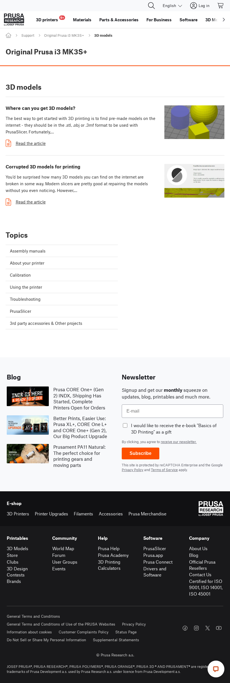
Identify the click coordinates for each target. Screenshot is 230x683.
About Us (198, 548)
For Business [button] (159, 19)
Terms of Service (164, 469)
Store (12, 555)
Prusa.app (153, 555)
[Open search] (151, 5)
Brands (14, 581)
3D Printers (18, 513)
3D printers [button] (50, 19)
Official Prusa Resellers (202, 565)
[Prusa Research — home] (14, 19)
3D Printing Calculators (109, 565)
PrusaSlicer (154, 548)
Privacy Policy (132, 469)
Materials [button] (82, 19)
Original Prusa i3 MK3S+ (64, 35)
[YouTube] (218, 628)
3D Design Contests (17, 572)
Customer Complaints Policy (84, 631)
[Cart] (220, 5)
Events (59, 568)
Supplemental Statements (116, 639)
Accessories (111, 513)
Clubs (13, 561)
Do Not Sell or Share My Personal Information (46, 639)
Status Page (126, 631)
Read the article (31, 143)
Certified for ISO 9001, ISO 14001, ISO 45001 (205, 587)
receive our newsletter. (179, 441)
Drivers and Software (154, 572)
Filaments (83, 513)
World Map (63, 548)
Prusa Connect (158, 561)
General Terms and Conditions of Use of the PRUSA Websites (61, 624)
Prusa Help (108, 548)
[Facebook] (185, 628)
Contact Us (200, 574)
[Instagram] (196, 628)
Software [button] (188, 19)
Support (27, 35)
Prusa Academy (113, 555)
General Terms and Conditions (33, 616)
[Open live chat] (216, 669)
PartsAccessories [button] (119, 19)
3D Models (17, 548)
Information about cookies (29, 631)
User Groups (64, 561)
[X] (207, 628)
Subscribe (140, 453)
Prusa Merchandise (147, 513)
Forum (58, 555)
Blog (193, 555)
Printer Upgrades (51, 513)
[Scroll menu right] (224, 19)
